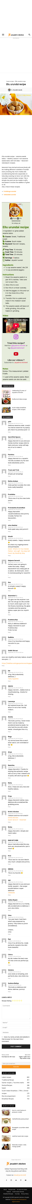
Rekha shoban (13, 481)
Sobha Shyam (13, 900)
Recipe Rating (6, 1001)
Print (14, 218)
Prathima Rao (13, 619)
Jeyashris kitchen (20, 362)
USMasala (11, 893)
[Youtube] (25, 1180)
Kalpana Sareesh (14, 560)
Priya (10, 796)
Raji (9, 939)
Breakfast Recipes (8, 1194)
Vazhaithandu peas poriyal (20, 1119)
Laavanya (11, 701)
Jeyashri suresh (17, 90)
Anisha (10, 717)
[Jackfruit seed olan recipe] (6, 1138)
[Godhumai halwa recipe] (6, 401)
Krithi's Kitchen (13, 811)
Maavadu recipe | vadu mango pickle (19, 1145)
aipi (9, 880)
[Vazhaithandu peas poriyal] (6, 1121)
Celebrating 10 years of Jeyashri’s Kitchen (19, 391)
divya (10, 752)
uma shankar (12, 525)
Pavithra (11, 454)
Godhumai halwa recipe (19, 399)
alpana (10, 686)
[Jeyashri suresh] (9, 90)
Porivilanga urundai (10, 191)
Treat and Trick (13, 470)
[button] (3, 34)
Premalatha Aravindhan (16, 507)
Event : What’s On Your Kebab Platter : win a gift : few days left (19, 550)
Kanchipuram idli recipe (8, 1056)
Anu (9, 582)
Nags (10, 736)
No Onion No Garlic (22, 1189)
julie (9, 421)
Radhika (11, 637)
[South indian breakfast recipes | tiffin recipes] (6, 410)
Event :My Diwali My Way (16, 553)
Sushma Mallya (13, 983)
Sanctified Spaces (14, 437)
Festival (9, 1191)
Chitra (10, 954)
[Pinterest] (21, 1180)
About (5, 1189)
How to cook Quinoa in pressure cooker (19, 1111)
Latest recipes (10, 81)
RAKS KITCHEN (13, 840)
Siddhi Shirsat (13, 650)
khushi (10, 536)
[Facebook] (6, 1180)
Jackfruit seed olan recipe (20, 1136)
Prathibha (11, 494)
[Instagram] (11, 1180)
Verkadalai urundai (10, 195)
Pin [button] (20, 218)
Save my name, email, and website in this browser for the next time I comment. (16, 1039)
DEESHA (10, 869)
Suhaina (11, 970)
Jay (9, 670)
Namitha (11, 765)
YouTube (17, 1194)
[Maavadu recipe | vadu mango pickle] (6, 1147)
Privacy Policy (25, 1194)
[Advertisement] (16, 16)
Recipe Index (11, 1189)
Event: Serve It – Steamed (17, 820)
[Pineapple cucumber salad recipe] (6, 1130)
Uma (9, 915)
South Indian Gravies (18, 1191)
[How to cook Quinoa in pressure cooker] (6, 1112)
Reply (9, 432)
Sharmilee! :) (12, 595)
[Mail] (16, 1180)
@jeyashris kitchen (18, 345)
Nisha (10, 827)
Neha (10, 783)
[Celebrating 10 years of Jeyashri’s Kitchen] (6, 394)
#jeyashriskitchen (17, 348)
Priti (9, 855)
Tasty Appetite (13, 679)
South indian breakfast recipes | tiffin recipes (19, 408)
